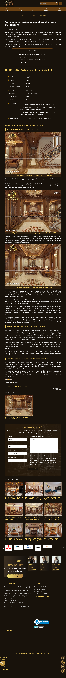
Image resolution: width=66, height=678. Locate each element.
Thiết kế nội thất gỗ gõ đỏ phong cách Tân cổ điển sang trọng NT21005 (33, 499)
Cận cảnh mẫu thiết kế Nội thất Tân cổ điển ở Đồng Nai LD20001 (14, 499)
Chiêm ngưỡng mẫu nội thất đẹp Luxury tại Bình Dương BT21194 (52, 499)
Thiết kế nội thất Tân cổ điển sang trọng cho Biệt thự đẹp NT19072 (52, 519)
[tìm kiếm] (56, 3)
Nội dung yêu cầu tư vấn (37, 436)
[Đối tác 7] (18, 547)
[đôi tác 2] (8, 547)
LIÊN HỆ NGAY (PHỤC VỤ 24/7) (15, 575)
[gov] (41, 622)
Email (9, 443)
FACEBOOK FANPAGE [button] (42, 597)
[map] (18, 641)
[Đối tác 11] (28, 546)
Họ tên (10, 436)
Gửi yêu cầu (33, 469)
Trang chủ (20, 15)
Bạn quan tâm (12, 457)
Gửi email (18, 386)
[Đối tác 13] (47, 546)
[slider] (8, 379)
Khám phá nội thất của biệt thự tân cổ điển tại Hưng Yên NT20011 (53, 540)
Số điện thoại (12, 450)
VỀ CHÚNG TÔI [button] (10, 583)
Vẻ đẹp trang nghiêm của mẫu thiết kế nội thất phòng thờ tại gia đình (33, 540)
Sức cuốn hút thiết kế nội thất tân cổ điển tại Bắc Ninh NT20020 (13, 519)
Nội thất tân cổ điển (42, 15)
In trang (25, 386)
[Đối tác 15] (38, 547)
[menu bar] (60, 3)
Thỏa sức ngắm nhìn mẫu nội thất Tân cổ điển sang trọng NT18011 (33, 519)
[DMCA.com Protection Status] (39, 627)
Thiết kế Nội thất (30, 15)
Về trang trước (10, 386)
